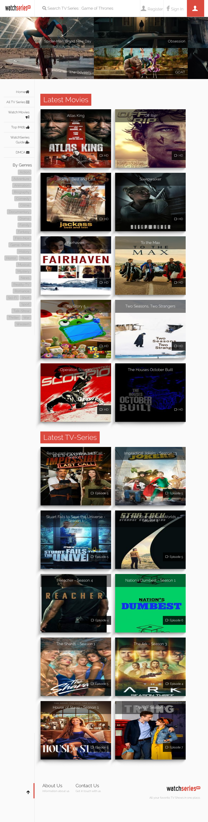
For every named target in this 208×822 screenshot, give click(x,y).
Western (22, 324)
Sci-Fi (12, 298)
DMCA (21, 152)
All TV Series (16, 102)
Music (25, 258)
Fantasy (23, 232)
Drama (24, 218)
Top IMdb (18, 127)
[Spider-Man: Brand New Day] (47, 21)
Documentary (19, 212)
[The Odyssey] (47, 52)
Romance (22, 291)
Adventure (21, 179)
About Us (52, 785)
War (26, 317)
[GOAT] (141, 52)
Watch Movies (18, 112)
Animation (21, 185)
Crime (24, 205)
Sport (25, 304)
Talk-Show (21, 311)
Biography (21, 192)
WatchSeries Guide (19, 139)
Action (24, 172)
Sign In (177, 9)
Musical (23, 265)
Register (155, 9)
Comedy (22, 198)
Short (25, 298)
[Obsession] (141, 21)
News (25, 278)
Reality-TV (21, 284)
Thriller (14, 317)
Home (21, 92)
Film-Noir (22, 238)
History (24, 251)
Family (24, 225)
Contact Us (87, 785)
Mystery (23, 271)
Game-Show (19, 245)
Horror (11, 258)
